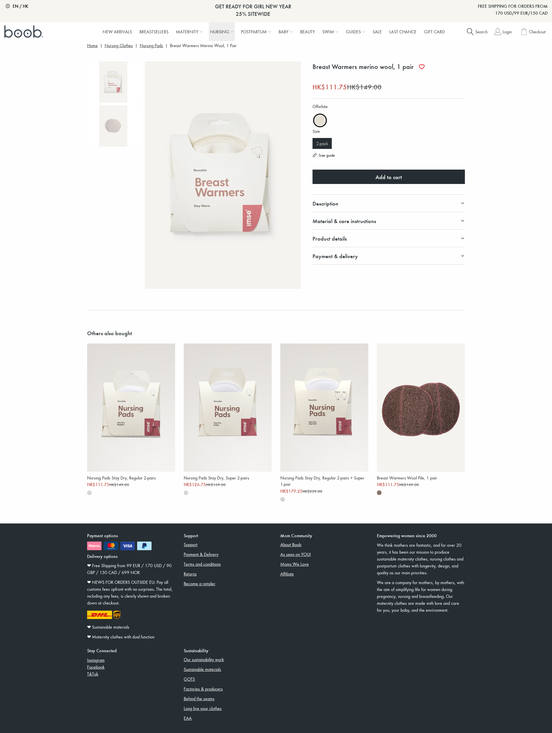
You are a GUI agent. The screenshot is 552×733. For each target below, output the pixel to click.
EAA (188, 718)
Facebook (96, 667)
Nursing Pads (151, 45)
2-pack (322, 143)
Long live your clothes (203, 708)
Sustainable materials (202, 669)
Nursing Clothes (119, 45)
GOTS (189, 679)
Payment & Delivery (201, 554)
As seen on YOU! (295, 554)
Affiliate (287, 574)
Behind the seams (199, 698)
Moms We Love (294, 564)
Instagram (96, 660)
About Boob (290, 544)
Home (92, 45)
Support (191, 544)
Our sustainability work (204, 659)
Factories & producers (203, 689)
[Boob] (24, 32)
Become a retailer (199, 583)
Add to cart (388, 177)
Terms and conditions (202, 564)
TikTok (92, 674)
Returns (190, 574)
